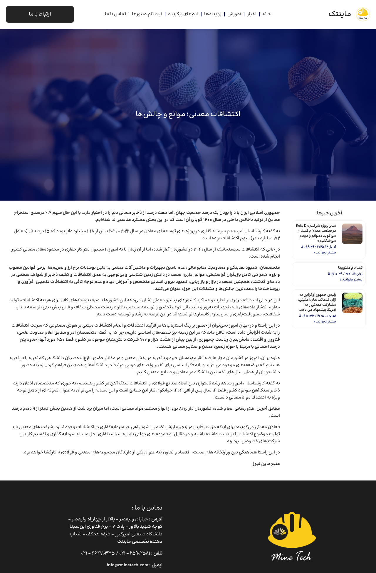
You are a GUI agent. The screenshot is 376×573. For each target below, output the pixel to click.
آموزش (234, 14)
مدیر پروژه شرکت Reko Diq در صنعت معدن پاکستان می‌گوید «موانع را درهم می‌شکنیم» (316, 233)
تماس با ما (115, 14)
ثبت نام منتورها (147, 14)
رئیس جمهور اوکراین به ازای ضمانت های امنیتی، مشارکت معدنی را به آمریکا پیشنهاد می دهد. (317, 302)
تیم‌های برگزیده (183, 14)
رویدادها (212, 14)
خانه (266, 14)
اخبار (251, 14)
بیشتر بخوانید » (324, 253)
